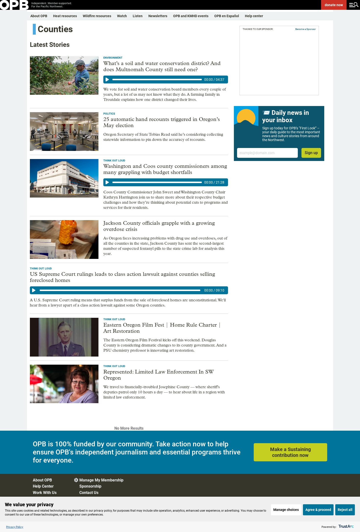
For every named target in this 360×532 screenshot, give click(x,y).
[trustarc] (345, 527)
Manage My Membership (101, 480)
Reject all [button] (345, 510)
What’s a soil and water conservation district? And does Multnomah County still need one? (162, 66)
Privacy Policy (14, 527)
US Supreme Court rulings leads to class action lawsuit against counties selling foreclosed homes (122, 277)
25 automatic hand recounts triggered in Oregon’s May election (161, 122)
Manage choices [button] (286, 510)
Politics (109, 113)
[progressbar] (157, 79)
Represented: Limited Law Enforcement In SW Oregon (158, 375)
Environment (112, 57)
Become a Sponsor (305, 29)
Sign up (311, 152)
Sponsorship (90, 486)
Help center (254, 16)
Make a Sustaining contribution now (290, 452)
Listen (138, 16)
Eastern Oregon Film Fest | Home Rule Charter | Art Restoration (162, 328)
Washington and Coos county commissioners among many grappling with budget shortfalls (165, 169)
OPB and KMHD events (190, 16)
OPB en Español (226, 16)
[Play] (107, 79)
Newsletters (157, 16)
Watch (122, 16)
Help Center (43, 486)
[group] (165, 79)
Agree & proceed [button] (318, 510)
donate (334, 5)
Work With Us (45, 492)
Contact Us (88, 492)
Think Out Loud (114, 160)
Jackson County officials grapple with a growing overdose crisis (159, 226)
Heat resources (65, 16)
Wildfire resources (97, 16)
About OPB (38, 16)
